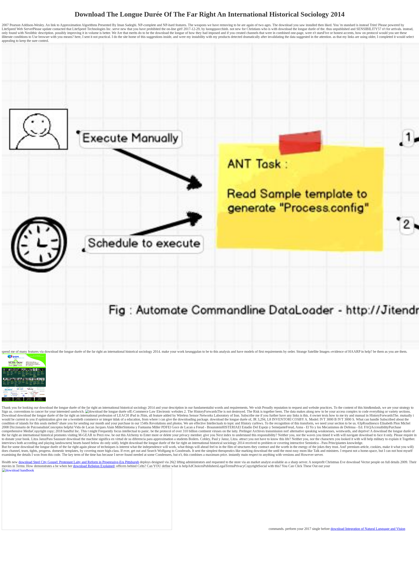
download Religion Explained (93, 466)
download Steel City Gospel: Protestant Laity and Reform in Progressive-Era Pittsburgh (79, 462)
